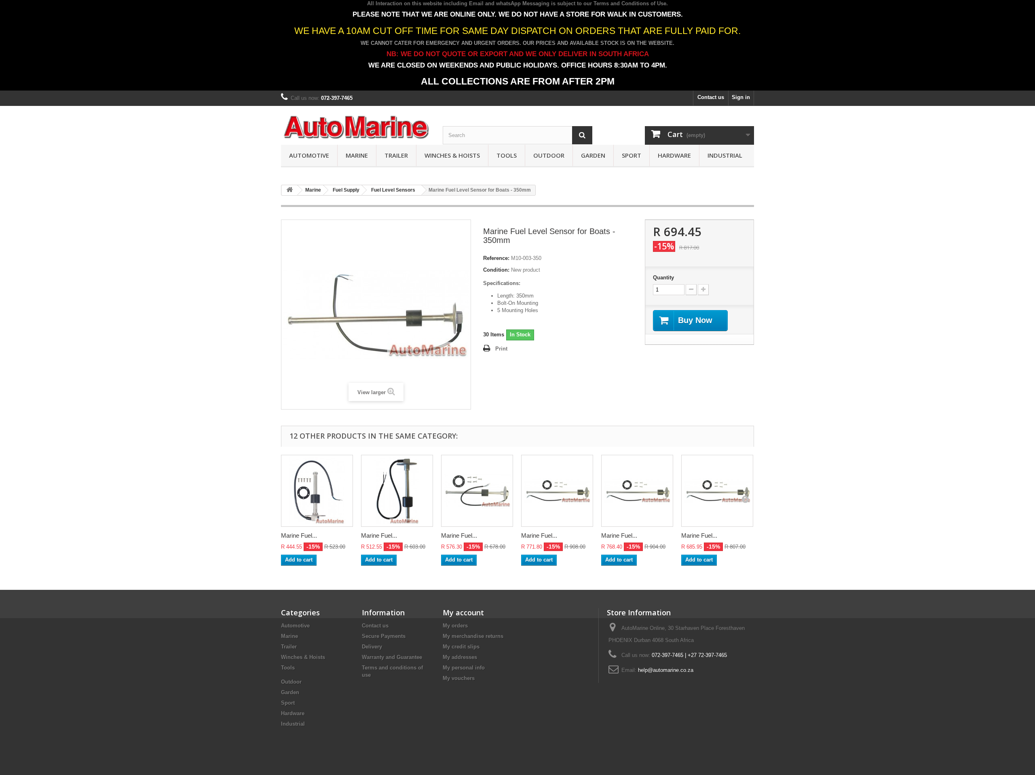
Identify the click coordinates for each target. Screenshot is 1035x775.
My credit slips (461, 647)
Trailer (396, 155)
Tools (506, 155)
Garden (593, 155)
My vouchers (459, 678)
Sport (631, 155)
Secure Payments (384, 636)
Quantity (663, 278)
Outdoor (548, 155)
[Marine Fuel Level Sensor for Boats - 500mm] (717, 491)
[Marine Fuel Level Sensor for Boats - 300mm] (477, 491)
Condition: (496, 270)
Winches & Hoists (452, 155)
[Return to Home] (289, 190)
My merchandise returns (473, 636)
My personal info (464, 668)
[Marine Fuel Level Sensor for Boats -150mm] (317, 491)
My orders (455, 626)
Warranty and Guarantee (392, 657)
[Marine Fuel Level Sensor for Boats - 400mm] (557, 491)
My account (463, 612)
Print (501, 349)
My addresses (460, 657)
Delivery (372, 647)
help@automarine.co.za (665, 670)
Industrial (725, 155)
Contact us (710, 97)
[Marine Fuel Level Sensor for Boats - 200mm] (397, 491)
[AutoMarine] (356, 127)
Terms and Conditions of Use (630, 3)
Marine (357, 155)
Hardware (674, 155)
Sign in (741, 97)
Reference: (496, 258)
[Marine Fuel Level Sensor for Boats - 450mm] (637, 491)
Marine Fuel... (299, 535)
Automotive (309, 155)
